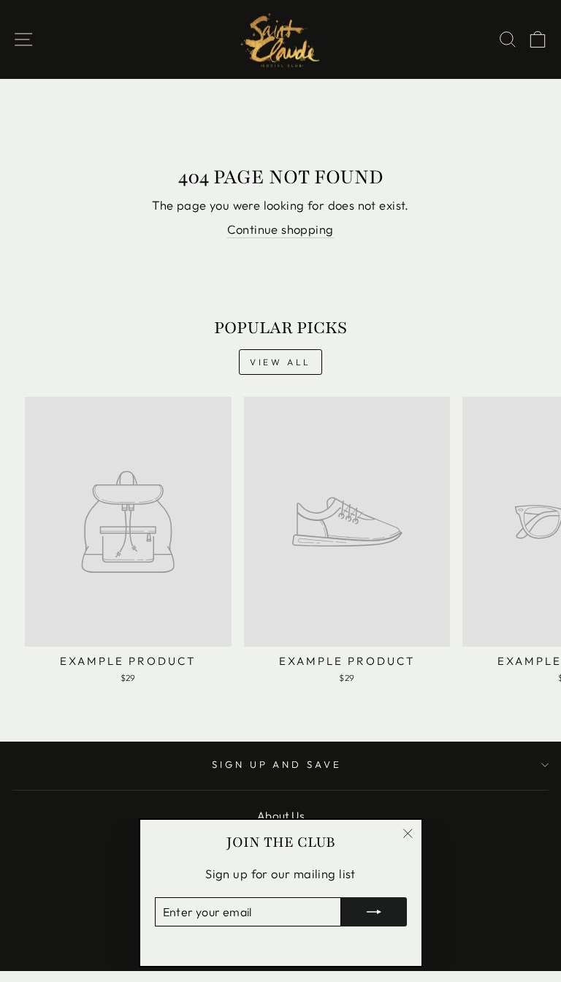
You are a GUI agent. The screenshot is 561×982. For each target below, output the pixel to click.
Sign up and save (277, 764)
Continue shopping (280, 229)
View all (280, 362)
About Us (280, 816)
